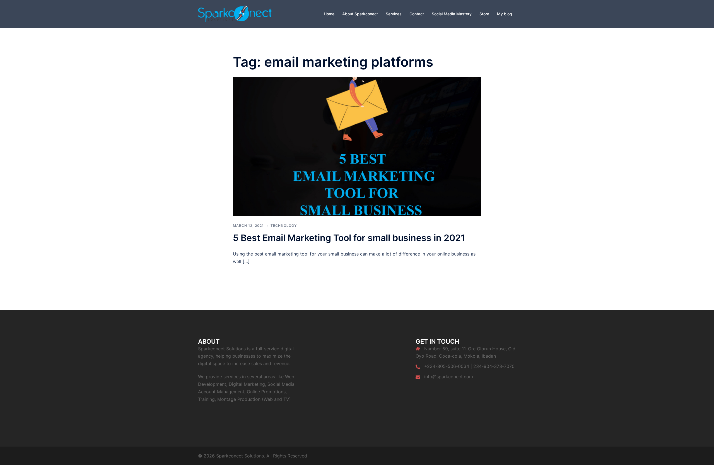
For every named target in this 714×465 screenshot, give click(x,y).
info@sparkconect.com (448, 376)
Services (394, 13)
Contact (416, 13)
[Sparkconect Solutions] (235, 13)
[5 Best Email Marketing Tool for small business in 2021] (357, 146)
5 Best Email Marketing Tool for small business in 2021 (349, 237)
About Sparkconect (360, 13)
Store (484, 13)
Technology (284, 225)
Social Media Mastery (452, 13)
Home (329, 13)
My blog (504, 13)
